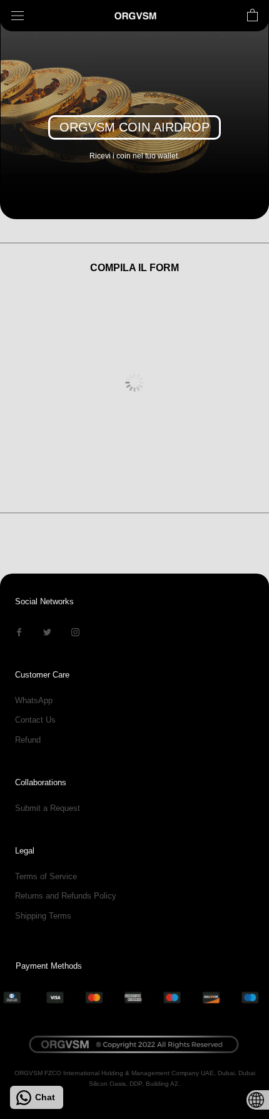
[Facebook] (19, 631)
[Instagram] (75, 631)
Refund (28, 740)
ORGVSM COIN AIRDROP (134, 127)
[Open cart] (252, 15)
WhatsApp (34, 700)
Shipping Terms (43, 915)
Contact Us (35, 720)
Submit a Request (47, 808)
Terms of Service (46, 876)
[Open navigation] (17, 16)
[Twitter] (47, 631)
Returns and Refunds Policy (65, 895)
